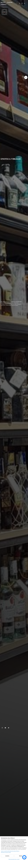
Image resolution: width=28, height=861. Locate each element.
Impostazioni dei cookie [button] (14, 859)
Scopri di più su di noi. (6, 852)
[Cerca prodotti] (26, 77)
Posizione (9, 2)
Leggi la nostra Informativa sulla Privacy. (10, 851)
